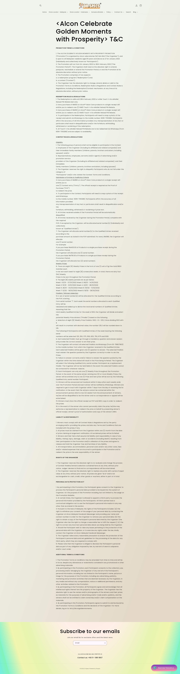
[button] (40, 5)
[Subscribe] (105, 643)
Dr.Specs (86, 668)
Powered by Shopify (95, 668)
